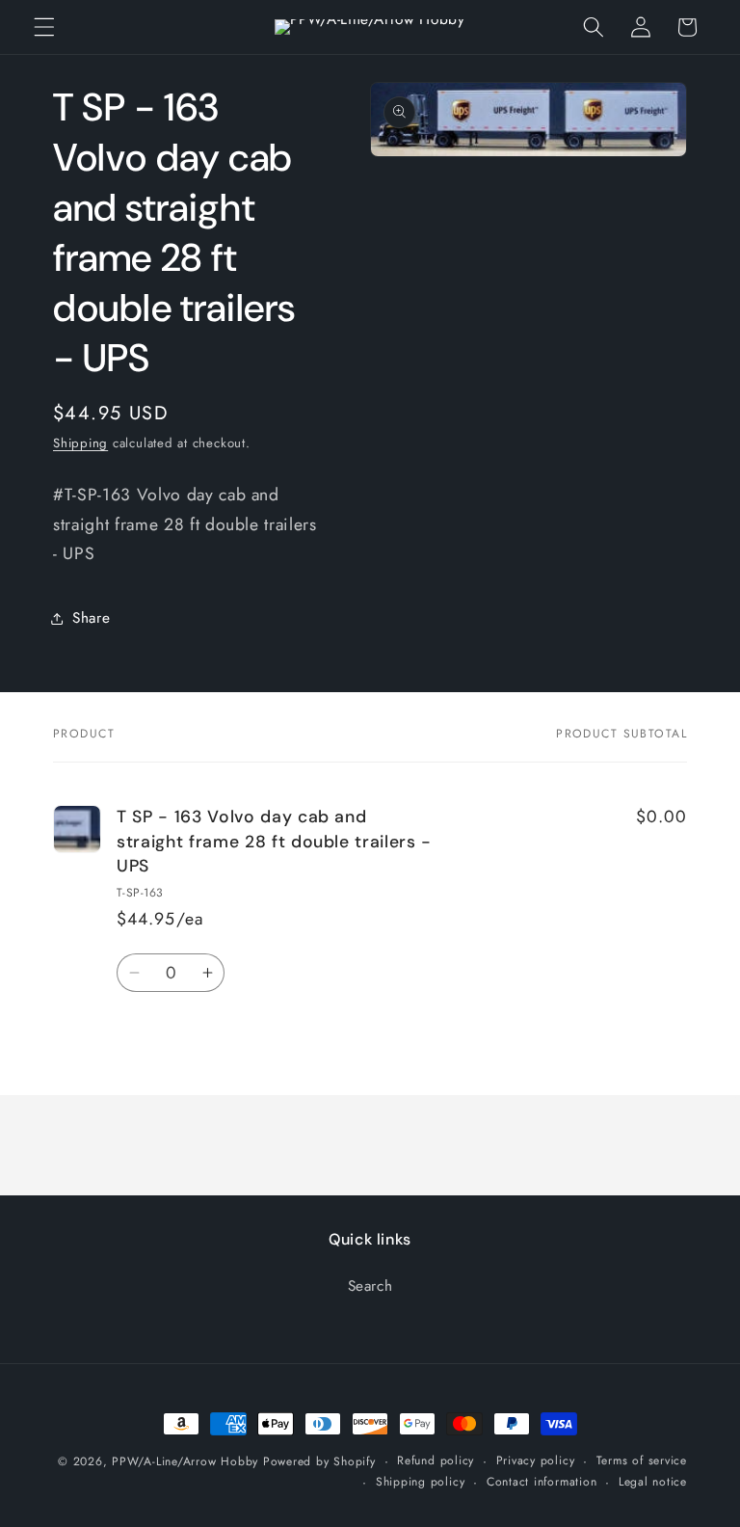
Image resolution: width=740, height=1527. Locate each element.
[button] (44, 27)
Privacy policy (535, 1460)
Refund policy (435, 1460)
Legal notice (653, 1481)
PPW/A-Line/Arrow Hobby (185, 1461)
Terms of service (641, 1460)
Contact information (542, 1481)
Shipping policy (420, 1481)
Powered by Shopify (319, 1461)
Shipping (80, 443)
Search (370, 1286)
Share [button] (91, 618)
